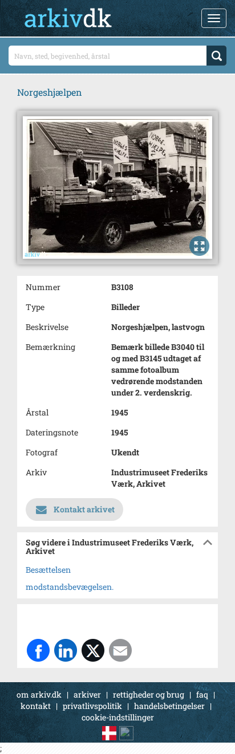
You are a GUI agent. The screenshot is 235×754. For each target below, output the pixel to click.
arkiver (87, 694)
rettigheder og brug (148, 694)
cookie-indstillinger (118, 717)
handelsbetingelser (169, 705)
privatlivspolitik (92, 705)
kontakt (36, 705)
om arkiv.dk (39, 694)
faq (202, 694)
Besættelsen (48, 569)
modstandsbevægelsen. (70, 586)
